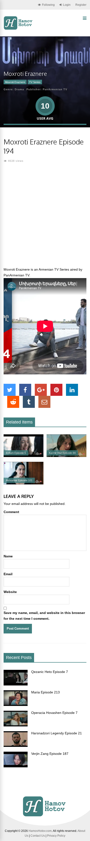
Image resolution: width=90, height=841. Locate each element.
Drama (19, 89)
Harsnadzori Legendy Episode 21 (56, 733)
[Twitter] (10, 390)
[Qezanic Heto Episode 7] (16, 684)
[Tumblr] (29, 402)
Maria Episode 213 (45, 692)
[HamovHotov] (19, 29)
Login (67, 4)
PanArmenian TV (55, 89)
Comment (11, 512)
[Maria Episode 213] (16, 705)
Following (48, 4)
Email (8, 574)
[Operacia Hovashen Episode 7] (16, 725)
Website (10, 592)
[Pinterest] (56, 390)
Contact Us (37, 835)
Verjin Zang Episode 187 (49, 754)
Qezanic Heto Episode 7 (49, 672)
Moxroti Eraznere (15, 82)
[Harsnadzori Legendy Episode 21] (16, 746)
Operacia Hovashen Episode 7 (54, 713)
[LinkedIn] (72, 390)
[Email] (44, 402)
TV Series (35, 82)
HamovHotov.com (40, 831)
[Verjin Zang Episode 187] (16, 766)
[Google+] (41, 390)
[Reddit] (13, 402)
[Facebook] (25, 390)
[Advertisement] (45, 218)
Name (8, 556)
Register (80, 4)
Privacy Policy (56, 835)
